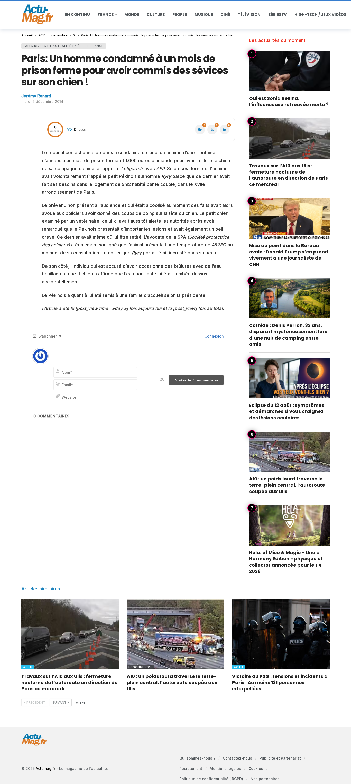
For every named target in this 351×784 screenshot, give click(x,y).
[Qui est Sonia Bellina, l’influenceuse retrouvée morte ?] (289, 71)
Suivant (59, 702)
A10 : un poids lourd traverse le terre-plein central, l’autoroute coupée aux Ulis (287, 485)
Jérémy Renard (36, 95)
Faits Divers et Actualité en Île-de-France (64, 46)
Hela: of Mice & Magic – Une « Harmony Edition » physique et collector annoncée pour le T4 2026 (286, 561)
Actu (27, 667)
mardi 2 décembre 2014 (42, 101)
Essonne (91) (140, 667)
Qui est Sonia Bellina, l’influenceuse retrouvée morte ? (289, 101)
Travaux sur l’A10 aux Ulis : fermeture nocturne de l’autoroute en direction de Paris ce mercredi (288, 175)
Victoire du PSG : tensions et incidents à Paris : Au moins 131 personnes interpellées (280, 682)
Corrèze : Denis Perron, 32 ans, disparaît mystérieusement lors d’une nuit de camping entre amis (288, 334)
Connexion (214, 336)
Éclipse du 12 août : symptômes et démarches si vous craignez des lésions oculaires (286, 411)
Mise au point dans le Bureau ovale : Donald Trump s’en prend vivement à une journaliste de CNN (288, 255)
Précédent (35, 702)
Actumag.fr (45, 768)
